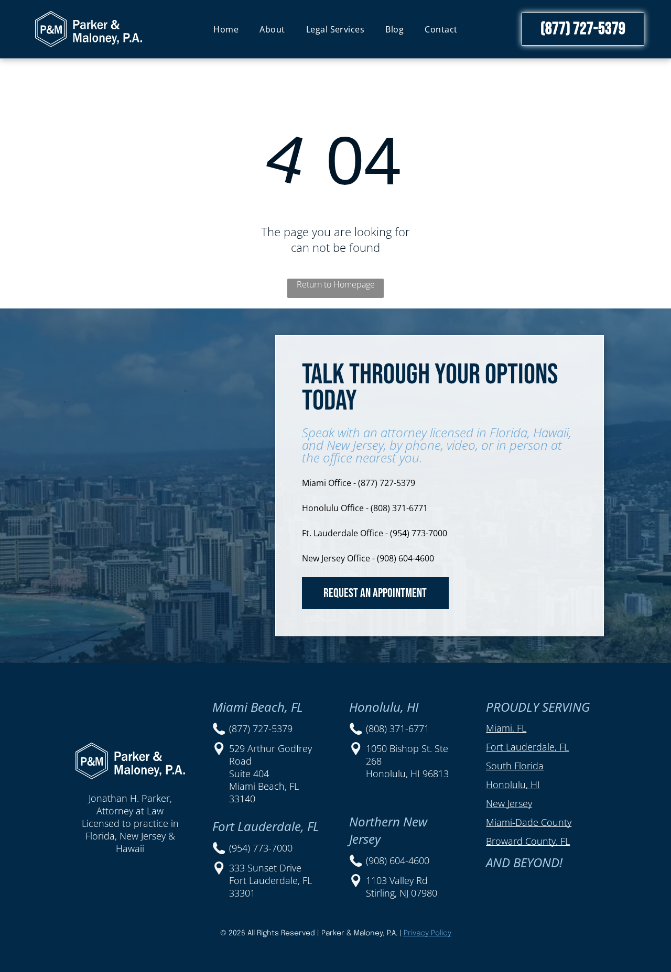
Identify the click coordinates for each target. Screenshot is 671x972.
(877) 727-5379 (261, 728)
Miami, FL (506, 728)
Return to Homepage (336, 284)
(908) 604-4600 (397, 860)
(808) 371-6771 (397, 728)
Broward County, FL (528, 841)
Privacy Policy (427, 933)
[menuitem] (226, 28)
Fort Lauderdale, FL (527, 747)
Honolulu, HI (513, 784)
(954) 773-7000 (261, 848)
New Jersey (509, 803)
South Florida (515, 765)
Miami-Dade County (528, 822)
